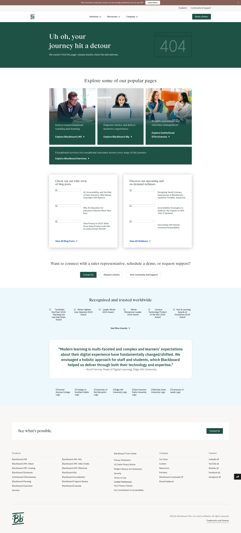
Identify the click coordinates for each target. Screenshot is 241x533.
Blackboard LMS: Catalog (23, 468)
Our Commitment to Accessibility (129, 490)
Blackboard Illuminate (22, 472)
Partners (163, 472)
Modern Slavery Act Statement (128, 469)
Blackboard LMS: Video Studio (75, 463)
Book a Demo (201, 16)
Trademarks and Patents (217, 520)
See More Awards (119, 328)
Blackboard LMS (19, 459)
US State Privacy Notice (124, 464)
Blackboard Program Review (75, 481)
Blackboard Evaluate (71, 486)
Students (183, 8)
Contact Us (88, 274)
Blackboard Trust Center (125, 453)
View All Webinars (139, 241)
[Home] (32, 16)
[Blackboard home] (18, 518)
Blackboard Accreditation (73, 477)
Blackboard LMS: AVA (72, 459)
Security (117, 473)
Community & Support (201, 8)
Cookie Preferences (123, 482)
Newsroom (164, 468)
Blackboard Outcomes (22, 486)
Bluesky (212, 468)
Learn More (153, 3)
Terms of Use (120, 478)
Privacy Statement (122, 460)
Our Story (163, 459)
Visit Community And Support (144, 274)
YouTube (213, 463)
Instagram (213, 477)
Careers (162, 463)
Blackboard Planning (21, 481)
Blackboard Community (170, 477)
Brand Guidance (166, 481)
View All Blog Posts (65, 241)
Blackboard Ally (69, 472)
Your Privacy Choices (123, 485)
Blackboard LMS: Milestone (74, 468)
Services (16, 490)
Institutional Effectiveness (24, 477)
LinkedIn (213, 459)
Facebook (213, 472)
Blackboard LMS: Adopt (23, 463)
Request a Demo (112, 274)
